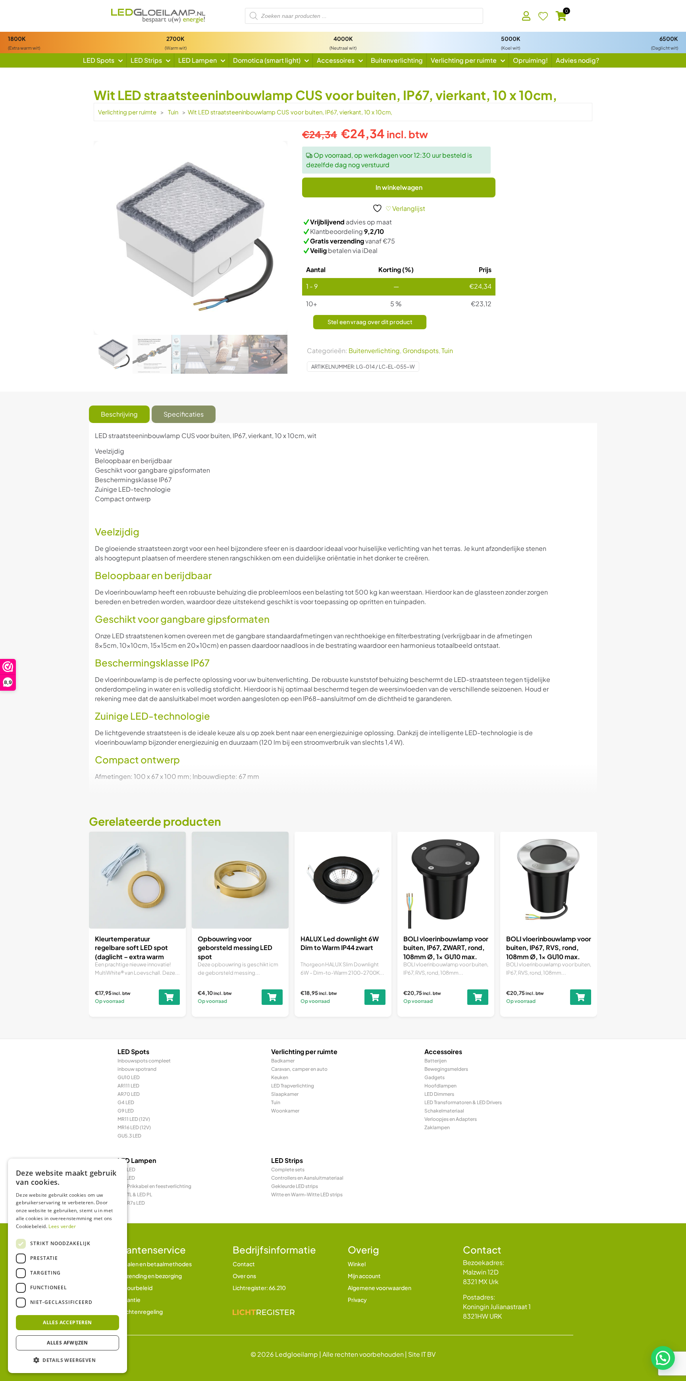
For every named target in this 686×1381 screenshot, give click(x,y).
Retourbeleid (135, 1287)
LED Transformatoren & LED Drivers (463, 1102)
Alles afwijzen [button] (67, 1342)
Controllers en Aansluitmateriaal (307, 1178)
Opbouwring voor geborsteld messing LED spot (235, 948)
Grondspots (421, 350)
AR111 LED (128, 1086)
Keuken (279, 1077)
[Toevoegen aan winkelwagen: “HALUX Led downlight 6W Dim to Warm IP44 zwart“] (374, 997)
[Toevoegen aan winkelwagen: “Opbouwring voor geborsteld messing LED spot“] (272, 997)
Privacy (357, 1299)
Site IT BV (421, 1354)
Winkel (357, 1263)
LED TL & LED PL (135, 1195)
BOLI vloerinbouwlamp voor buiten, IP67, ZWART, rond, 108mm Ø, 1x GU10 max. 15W (445, 952)
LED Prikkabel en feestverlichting (154, 1186)
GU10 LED (129, 1077)
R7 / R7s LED (131, 1203)
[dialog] (67, 1266)
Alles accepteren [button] (67, 1322)
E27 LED (126, 1169)
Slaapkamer (285, 1094)
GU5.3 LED (129, 1136)
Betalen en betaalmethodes (155, 1263)
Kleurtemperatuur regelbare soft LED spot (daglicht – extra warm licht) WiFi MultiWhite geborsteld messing (131, 957)
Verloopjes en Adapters (450, 1119)
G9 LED (126, 1111)
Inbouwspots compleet (144, 1061)
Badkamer (283, 1061)
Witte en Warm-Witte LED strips (307, 1195)
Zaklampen (437, 1127)
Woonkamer (285, 1111)
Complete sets (287, 1169)
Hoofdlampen (440, 1086)
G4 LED (126, 1102)
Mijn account (364, 1275)
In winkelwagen (399, 187)
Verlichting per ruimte (127, 112)
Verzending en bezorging (150, 1275)
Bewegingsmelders (446, 1069)
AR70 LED (129, 1094)
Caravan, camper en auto (299, 1069)
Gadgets (434, 1077)
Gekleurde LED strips (294, 1186)
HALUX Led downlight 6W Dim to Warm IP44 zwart (340, 943)
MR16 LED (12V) (134, 1127)
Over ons (244, 1275)
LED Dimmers (439, 1094)
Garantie (129, 1299)
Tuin (173, 112)
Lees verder (62, 1226)
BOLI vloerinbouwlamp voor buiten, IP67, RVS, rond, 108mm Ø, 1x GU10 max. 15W (548, 952)
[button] (277, 354)
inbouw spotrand (137, 1069)
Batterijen (435, 1061)
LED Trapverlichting (292, 1086)
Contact (244, 1263)
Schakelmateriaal (444, 1111)
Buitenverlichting (374, 350)
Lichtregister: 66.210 (259, 1287)
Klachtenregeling (140, 1311)
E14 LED (126, 1178)
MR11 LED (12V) (134, 1119)
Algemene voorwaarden (379, 1287)
